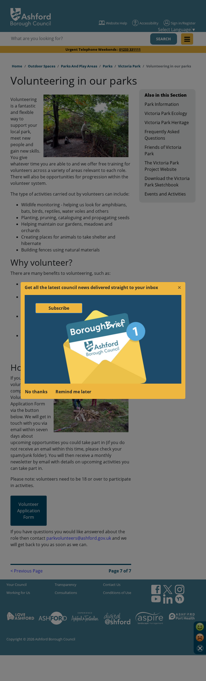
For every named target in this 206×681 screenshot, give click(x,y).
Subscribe (59, 308)
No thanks (36, 392)
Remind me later (73, 392)
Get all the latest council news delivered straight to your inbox (91, 287)
